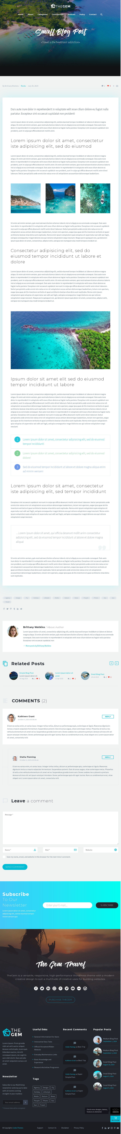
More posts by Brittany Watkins (38, 646)
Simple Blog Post (26, 673)
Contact (93, 14)
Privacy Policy (79, 1128)
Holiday (36, 598)
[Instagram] (112, 1128)
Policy (82, 14)
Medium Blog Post (110, 1038)
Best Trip (81, 1047)
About (30, 14)
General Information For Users (46, 1037)
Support (40, 1128)
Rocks (23, 86)
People (86, 598)
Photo (96, 598)
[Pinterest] (11, 609)
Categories (43, 14)
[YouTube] (118, 1128)
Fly (27, 598)
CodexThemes (18, 1128)
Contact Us (52, 1128)
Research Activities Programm (46, 1067)
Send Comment (14, 867)
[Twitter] (7, 609)
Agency (8, 598)
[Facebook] (4, 609)
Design (18, 598)
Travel (7, 602)
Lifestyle (46, 598)
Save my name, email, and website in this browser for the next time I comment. (39, 857)
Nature (67, 598)
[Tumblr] (14, 609)
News (76, 598)
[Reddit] (21, 609)
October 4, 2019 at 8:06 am (27, 719)
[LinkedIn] (18, 609)
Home (20, 14)
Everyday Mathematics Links (45, 1054)
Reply (108, 717)
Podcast (71, 14)
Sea (105, 598)
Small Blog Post (97, 674)
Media (57, 598)
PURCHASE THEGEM (60, 999)
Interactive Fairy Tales (43, 1042)
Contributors (58, 14)
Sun (113, 598)
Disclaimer (65, 1128)
